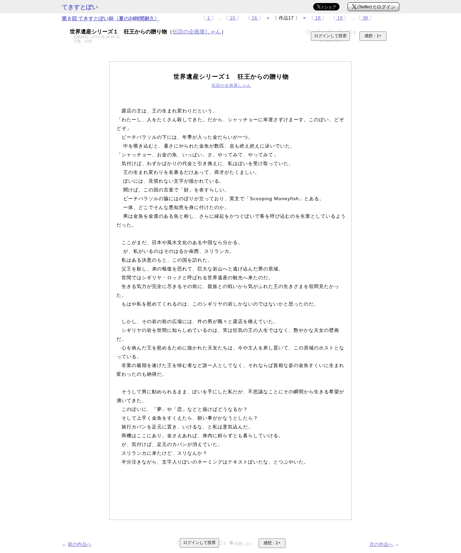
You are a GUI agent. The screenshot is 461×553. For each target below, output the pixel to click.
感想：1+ (372, 35)
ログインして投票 (330, 35)
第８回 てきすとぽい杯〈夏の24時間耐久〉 (111, 18)
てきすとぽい (80, 7)
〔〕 (208, 18)
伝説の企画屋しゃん (196, 31)
